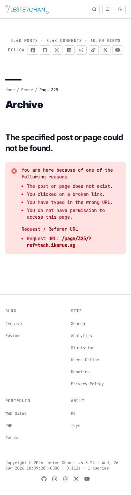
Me (73, 413)
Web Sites (16, 413)
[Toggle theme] (120, 9)
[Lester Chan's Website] (27, 9)
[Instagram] (57, 50)
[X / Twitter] (105, 50)
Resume (12, 437)
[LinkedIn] (69, 50)
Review (12, 335)
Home (10, 90)
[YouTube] (117, 50)
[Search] (94, 9)
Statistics (82, 347)
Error (27, 90)
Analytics (81, 335)
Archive (13, 323)
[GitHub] (45, 50)
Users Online (85, 360)
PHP (8, 425)
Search (78, 323)
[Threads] (81, 50)
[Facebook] (33, 50)
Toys (75, 425)
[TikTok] (93, 50)
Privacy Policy (87, 384)
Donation (80, 372)
